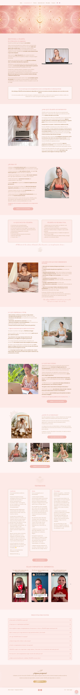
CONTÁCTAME (40, 681)
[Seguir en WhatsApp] (41, 690)
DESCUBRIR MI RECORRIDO (56, 437)
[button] (9, 523)
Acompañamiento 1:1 (28, 2)
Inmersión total (41, 2)
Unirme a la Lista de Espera (23, 209)
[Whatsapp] (76, 691)
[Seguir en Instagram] (39, 690)
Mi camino (48, 2)
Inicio (21, 2)
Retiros (35, 2)
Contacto (53, 2)
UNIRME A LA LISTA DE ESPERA (40, 466)
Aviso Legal (69, 689)
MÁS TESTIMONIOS (40, 560)
